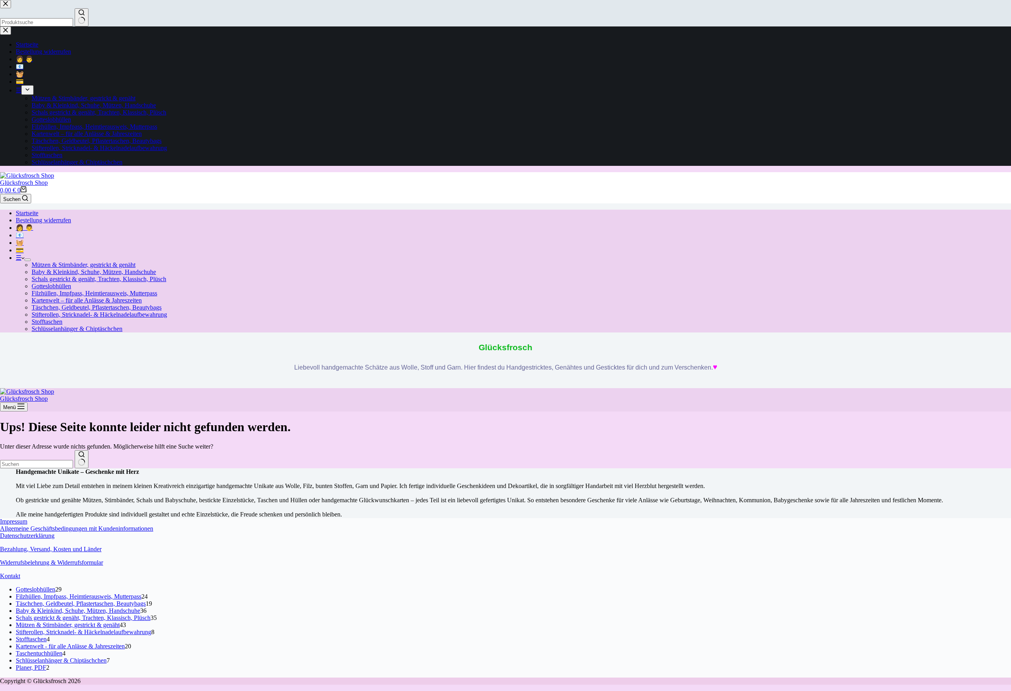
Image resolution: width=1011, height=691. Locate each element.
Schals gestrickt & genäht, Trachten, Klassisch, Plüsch (99, 279)
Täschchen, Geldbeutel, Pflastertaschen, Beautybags (97, 307)
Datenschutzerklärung (27, 535)
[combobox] (36, 464)
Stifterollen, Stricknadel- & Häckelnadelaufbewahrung (99, 314)
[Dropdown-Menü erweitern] (27, 260)
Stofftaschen (47, 321)
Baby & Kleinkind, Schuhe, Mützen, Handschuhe (94, 272)
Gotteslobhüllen (51, 286)
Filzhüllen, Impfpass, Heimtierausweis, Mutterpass (94, 293)
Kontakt (10, 576)
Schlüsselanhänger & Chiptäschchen (77, 328)
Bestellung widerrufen (43, 220)
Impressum (13, 521)
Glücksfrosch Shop (24, 182)
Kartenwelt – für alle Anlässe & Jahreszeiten (87, 300)
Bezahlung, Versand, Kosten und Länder (50, 549)
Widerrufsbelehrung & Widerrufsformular (51, 562)
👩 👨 (24, 227)
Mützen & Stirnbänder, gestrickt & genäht (83, 264)
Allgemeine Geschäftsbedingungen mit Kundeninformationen (76, 528)
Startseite (27, 213)
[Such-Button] (81, 459)
